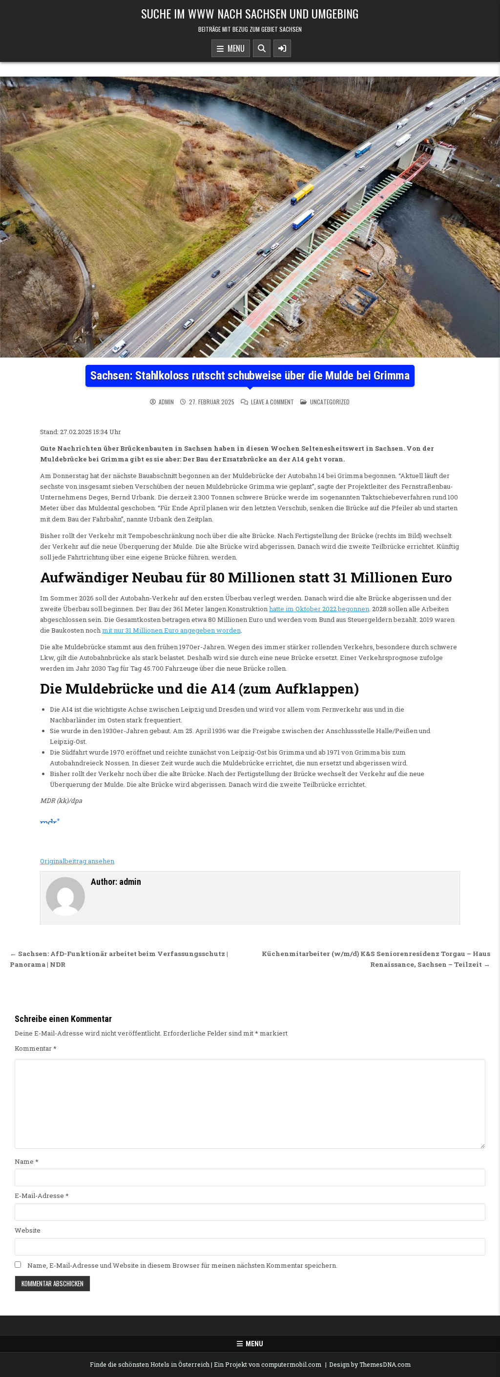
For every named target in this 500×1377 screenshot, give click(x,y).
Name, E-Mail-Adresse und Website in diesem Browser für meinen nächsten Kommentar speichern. (182, 1265)
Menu (234, 48)
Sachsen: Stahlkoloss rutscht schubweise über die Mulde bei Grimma (250, 375)
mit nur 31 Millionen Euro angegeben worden (171, 630)
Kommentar (36, 1048)
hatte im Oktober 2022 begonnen (319, 608)
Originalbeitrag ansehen (77, 861)
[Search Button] (262, 48)
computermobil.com (291, 1364)
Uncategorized (330, 402)
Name (27, 1161)
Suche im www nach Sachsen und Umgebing (249, 13)
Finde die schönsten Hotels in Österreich (149, 1364)
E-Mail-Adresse (42, 1195)
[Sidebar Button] (282, 48)
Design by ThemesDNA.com (370, 1364)
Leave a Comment (272, 402)
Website (28, 1230)
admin (166, 402)
